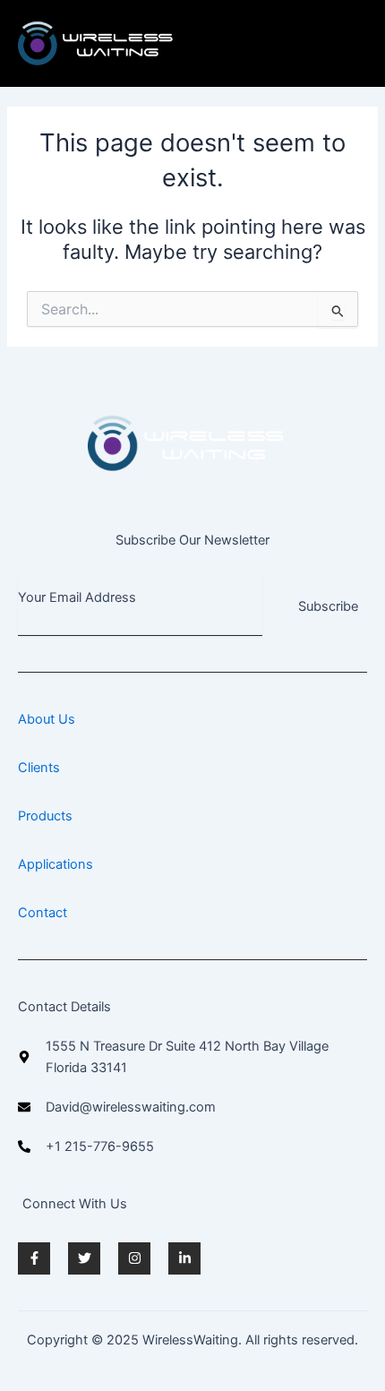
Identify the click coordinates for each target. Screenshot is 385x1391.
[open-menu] (358, 43)
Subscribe (328, 606)
